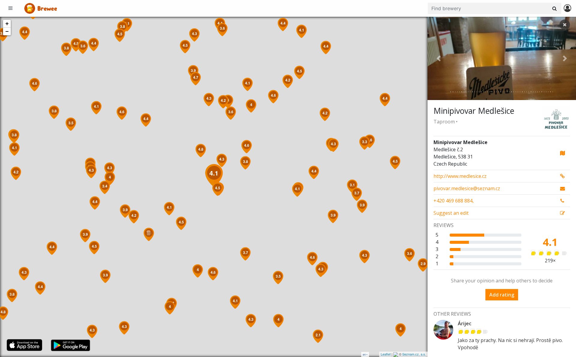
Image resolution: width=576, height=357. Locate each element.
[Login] (567, 8)
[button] (439, 58)
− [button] (7, 31)
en (364, 354)
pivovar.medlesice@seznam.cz (467, 188)
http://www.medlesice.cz (460, 176)
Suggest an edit (451, 213)
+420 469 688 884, (454, 200)
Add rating (501, 294)
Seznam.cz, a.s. (414, 354)
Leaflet (386, 354)
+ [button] (7, 23)
